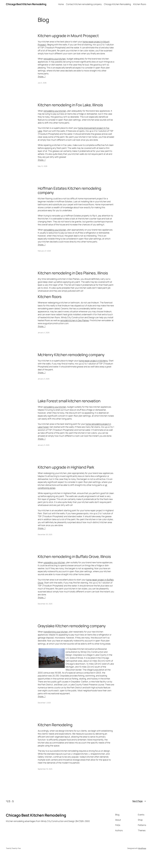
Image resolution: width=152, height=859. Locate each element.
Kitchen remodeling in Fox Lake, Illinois (70, 105)
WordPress (142, 848)
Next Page (139, 801)
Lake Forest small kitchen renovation (69, 401)
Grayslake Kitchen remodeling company (72, 626)
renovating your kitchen (55, 58)
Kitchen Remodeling (55, 725)
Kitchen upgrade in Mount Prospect (68, 36)
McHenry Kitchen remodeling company (71, 355)
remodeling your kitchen (55, 110)
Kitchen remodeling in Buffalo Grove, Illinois (74, 556)
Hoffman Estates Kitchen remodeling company (69, 190)
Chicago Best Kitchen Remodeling (26, 4)
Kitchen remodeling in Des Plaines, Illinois (73, 273)
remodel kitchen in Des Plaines (74, 320)
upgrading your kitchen (54, 562)
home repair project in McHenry (93, 360)
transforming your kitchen (56, 631)
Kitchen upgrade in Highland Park (66, 467)
